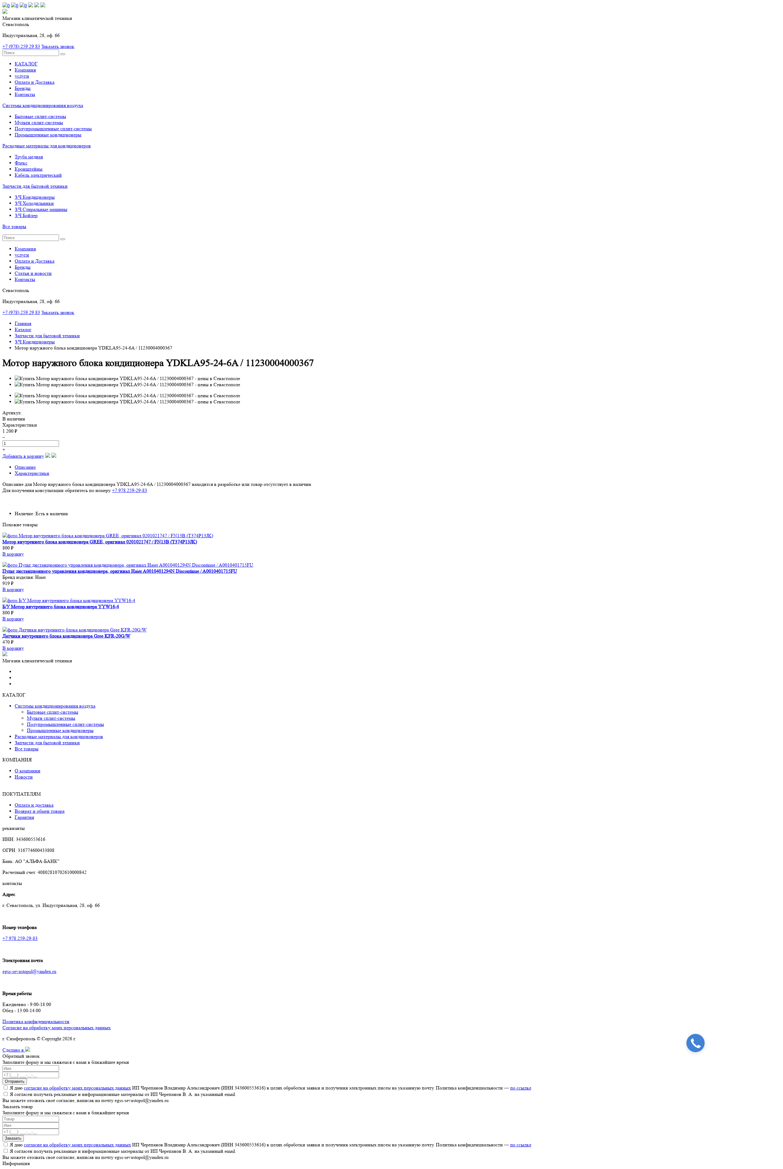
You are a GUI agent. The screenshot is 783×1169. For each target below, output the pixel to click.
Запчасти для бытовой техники (35, 186)
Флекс (21, 163)
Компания (25, 70)
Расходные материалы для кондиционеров (46, 146)
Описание (25, 467)
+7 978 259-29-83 (129, 490)
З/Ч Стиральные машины (41, 209)
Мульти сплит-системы (39, 122)
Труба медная (29, 157)
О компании (27, 771)
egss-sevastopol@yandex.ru (29, 971)
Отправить (14, 1081)
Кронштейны (29, 169)
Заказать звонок (57, 46)
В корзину (13, 554)
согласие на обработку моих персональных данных (77, 1088)
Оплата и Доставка (34, 82)
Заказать (13, 1138)
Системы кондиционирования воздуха (42, 105)
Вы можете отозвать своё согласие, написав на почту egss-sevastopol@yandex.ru (85, 1100)
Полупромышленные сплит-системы (53, 128)
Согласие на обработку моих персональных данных (56, 1027)
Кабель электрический (38, 175)
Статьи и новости (33, 273)
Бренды (23, 88)
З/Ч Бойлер (26, 215)
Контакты (25, 94)
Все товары (14, 226)
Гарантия (24, 817)
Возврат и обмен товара (40, 811)
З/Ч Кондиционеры (35, 197)
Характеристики (32, 473)
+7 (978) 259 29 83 (21, 46)
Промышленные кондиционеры (48, 135)
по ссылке (520, 1088)
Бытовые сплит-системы (40, 116)
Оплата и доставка (34, 805)
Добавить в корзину (23, 456)
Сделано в (13, 1050)
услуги (22, 76)
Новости (24, 777)
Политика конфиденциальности (35, 1021)
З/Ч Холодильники (34, 203)
